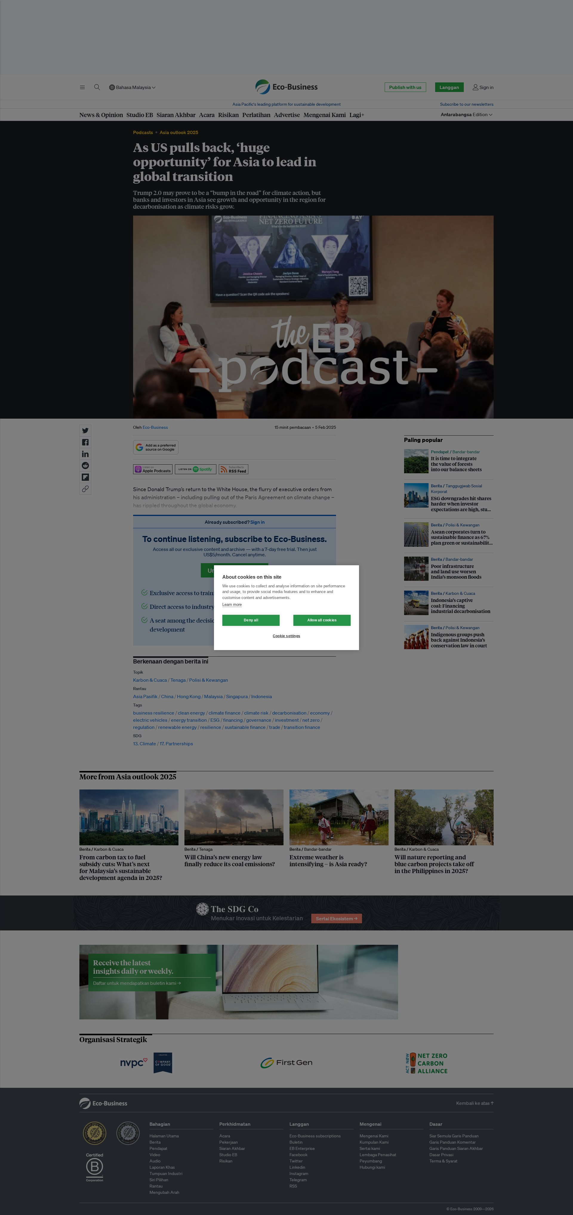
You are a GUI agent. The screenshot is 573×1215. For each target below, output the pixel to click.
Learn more (232, 604)
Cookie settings (286, 636)
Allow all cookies (322, 620)
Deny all (251, 620)
